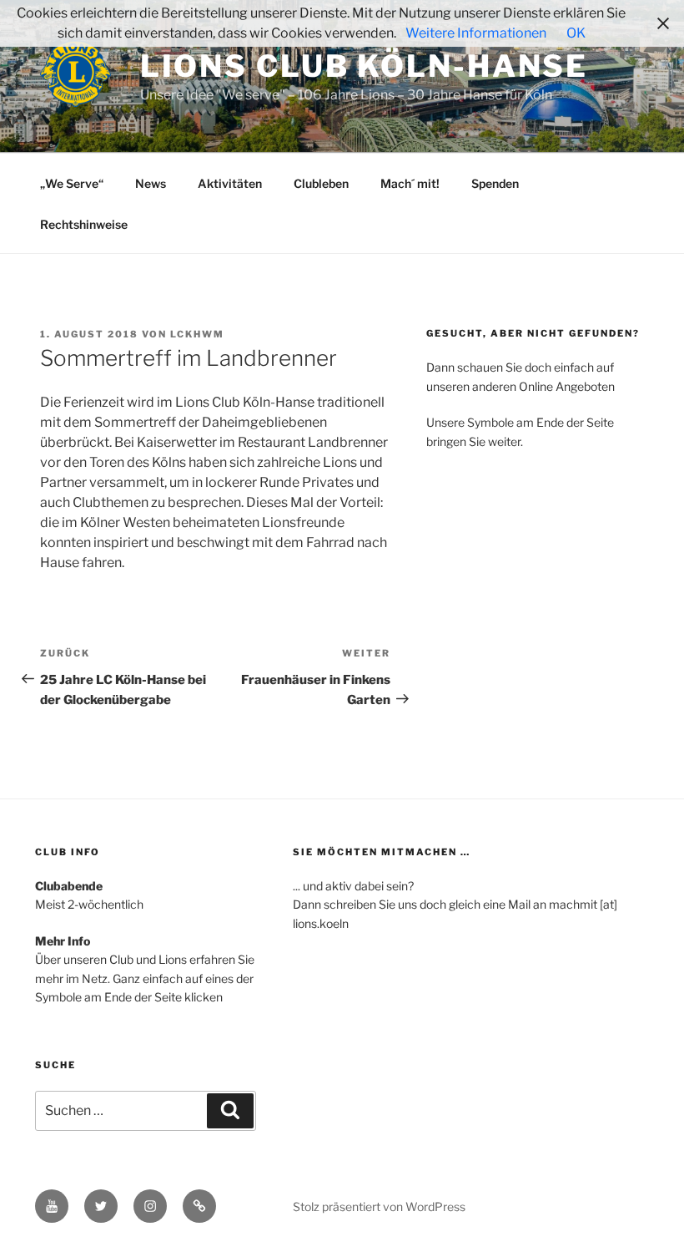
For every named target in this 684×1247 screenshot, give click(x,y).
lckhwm (197, 334)
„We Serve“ (71, 183)
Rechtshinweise (84, 224)
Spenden (495, 183)
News (150, 183)
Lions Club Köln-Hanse (364, 66)
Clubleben (321, 183)
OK (576, 33)
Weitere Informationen (475, 33)
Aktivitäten (230, 183)
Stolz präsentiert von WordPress (379, 1206)
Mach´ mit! (410, 183)
